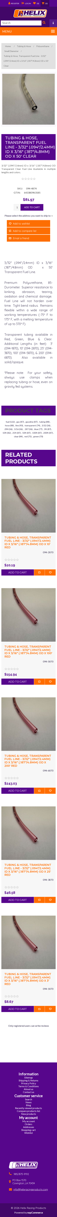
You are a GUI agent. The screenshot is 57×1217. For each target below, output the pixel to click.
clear (16, 436)
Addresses (28, 1127)
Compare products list (28, 1110)
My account (28, 1121)
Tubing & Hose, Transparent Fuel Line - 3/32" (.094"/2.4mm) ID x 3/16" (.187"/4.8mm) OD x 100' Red (28, 651)
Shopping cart (28, 1129)
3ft (45, 429)
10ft (5, 432)
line (17, 425)
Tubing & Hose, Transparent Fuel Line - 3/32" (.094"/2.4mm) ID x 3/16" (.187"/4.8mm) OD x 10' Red (27, 542)
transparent (30, 425)
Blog (28, 1105)
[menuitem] (28, 1077)
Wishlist (28, 1132)
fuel (7, 421)
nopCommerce (35, 1212)
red (26, 436)
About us (28, 1089)
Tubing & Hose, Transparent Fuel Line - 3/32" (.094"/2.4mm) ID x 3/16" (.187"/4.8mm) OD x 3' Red (27, 979)
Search (43, 23)
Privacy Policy (28, 1083)
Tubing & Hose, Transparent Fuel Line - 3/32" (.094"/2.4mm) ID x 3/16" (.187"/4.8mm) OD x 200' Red (27, 760)
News (29, 1102)
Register (15, 3)
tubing (42, 421)
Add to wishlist (21, 223)
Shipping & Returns (28, 1080)
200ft (46, 432)
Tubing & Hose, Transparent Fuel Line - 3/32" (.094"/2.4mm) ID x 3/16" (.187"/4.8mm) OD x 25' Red (27, 870)
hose (7, 425)
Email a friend (21, 238)
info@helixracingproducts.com (31, 1189)
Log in (28, 3)
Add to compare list (24, 230)
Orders (28, 1124)
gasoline (29, 421)
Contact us (28, 1092)
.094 (6, 429)
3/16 (16, 429)
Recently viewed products (28, 1108)
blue (36, 429)
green (36, 436)
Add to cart (32, 207)
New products (28, 1113)
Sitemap (28, 1077)
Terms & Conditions (28, 1086)
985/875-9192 (21, 1174)
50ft (24, 432)
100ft (35, 432)
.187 (26, 429)
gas (18, 421)
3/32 (44, 425)
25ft (14, 432)
